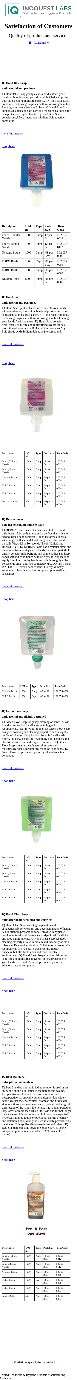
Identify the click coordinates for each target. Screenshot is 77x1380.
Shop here (8, 146)
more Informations (13, 133)
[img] (38, 10)
